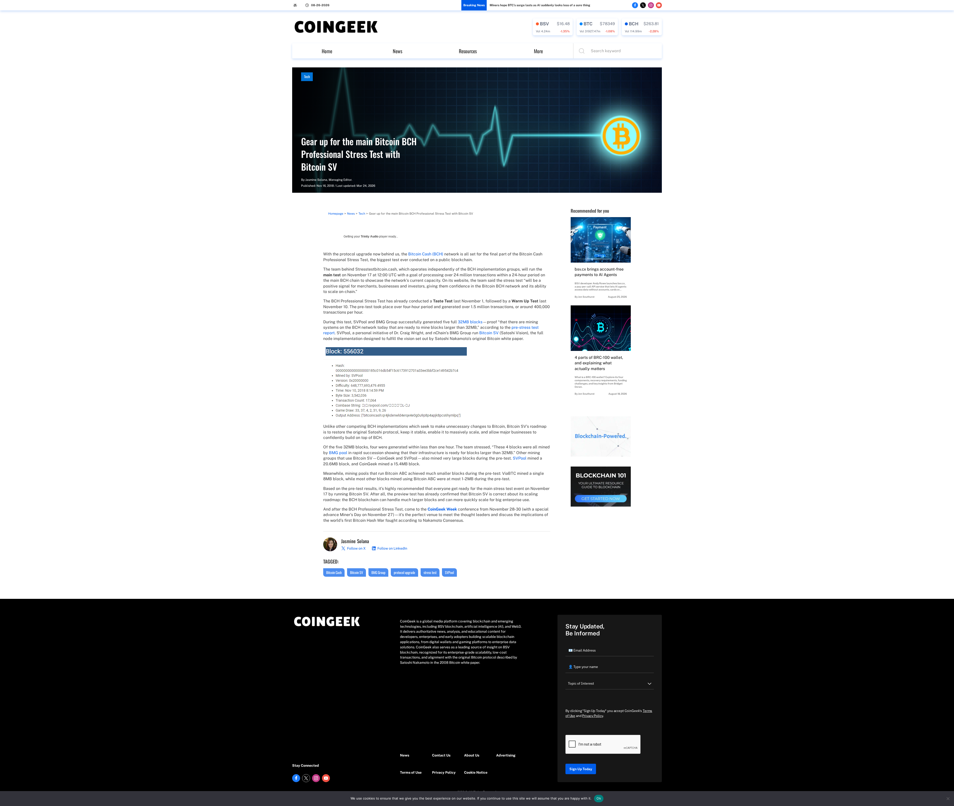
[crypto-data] (553, 26)
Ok (598, 798)
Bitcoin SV (489, 333)
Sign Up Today (580, 769)
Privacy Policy (444, 772)
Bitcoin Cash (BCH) (425, 254)
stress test (430, 572)
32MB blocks (470, 322)
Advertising (506, 755)
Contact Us (441, 755)
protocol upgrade (404, 572)
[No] (947, 798)
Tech (307, 76)
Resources (468, 51)
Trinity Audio (369, 236)
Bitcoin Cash (334, 572)
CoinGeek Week (442, 509)
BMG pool (338, 452)
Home (327, 51)
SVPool (519, 458)
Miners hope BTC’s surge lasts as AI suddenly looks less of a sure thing (540, 5)
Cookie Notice (475, 772)
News (397, 51)
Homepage (335, 213)
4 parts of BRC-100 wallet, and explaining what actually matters (599, 363)
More (538, 51)
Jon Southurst (586, 296)
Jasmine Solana (316, 180)
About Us (471, 755)
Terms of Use (411, 772)
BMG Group (378, 572)
